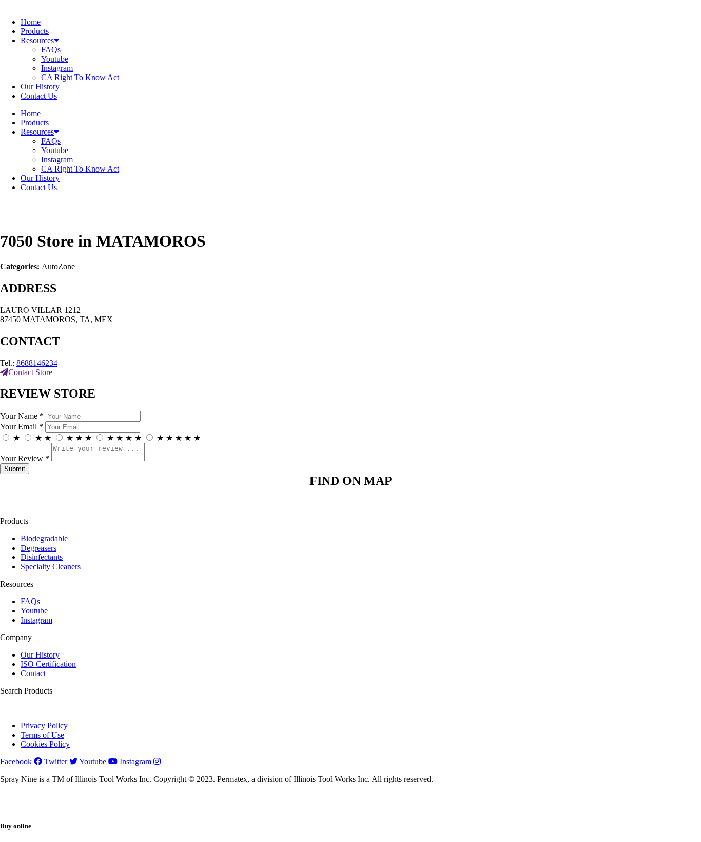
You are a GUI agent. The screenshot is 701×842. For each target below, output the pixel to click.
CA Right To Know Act (80, 77)
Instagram (57, 68)
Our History (40, 86)
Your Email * (21, 426)
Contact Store (30, 372)
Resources (37, 40)
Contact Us (39, 95)
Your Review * (24, 458)
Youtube (54, 58)
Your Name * (22, 415)
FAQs (51, 49)
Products (35, 31)
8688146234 (36, 363)
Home (31, 21)
